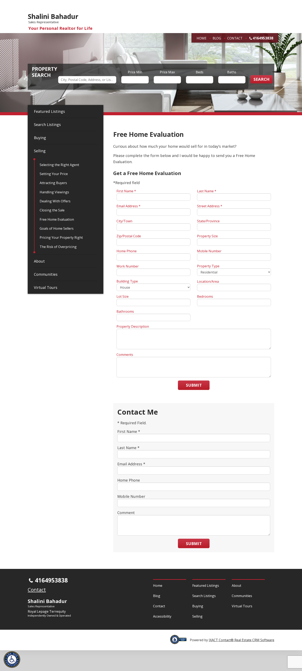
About (39, 261)
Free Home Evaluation (57, 219)
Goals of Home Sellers (57, 228)
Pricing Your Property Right (61, 237)
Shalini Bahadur (53, 16)
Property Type (208, 266)
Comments (124, 354)
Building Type (127, 281)
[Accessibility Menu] (11, 659)
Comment (126, 512)
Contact (234, 38)
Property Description (132, 326)
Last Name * (206, 191)
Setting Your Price (54, 174)
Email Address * (128, 206)
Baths (231, 72)
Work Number (127, 266)
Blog (217, 38)
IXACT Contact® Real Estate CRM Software (241, 640)
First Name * (126, 191)
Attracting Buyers (53, 183)
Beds (199, 72)
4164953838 (263, 38)
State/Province (208, 221)
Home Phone (126, 251)
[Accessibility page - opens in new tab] (180, 642)
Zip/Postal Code (128, 236)
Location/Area (208, 281)
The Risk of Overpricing (58, 246)
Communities (46, 274)
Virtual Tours (45, 287)
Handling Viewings (54, 192)
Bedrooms (205, 296)
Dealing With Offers (55, 201)
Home (201, 38)
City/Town (124, 221)
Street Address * (209, 206)
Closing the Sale (52, 210)
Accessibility (162, 616)
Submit (194, 385)
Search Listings (47, 124)
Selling (40, 150)
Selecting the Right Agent (59, 165)
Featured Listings (49, 111)
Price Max (167, 72)
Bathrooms (125, 311)
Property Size (207, 236)
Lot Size (122, 296)
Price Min (135, 72)
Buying (40, 137)
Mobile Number (209, 251)
